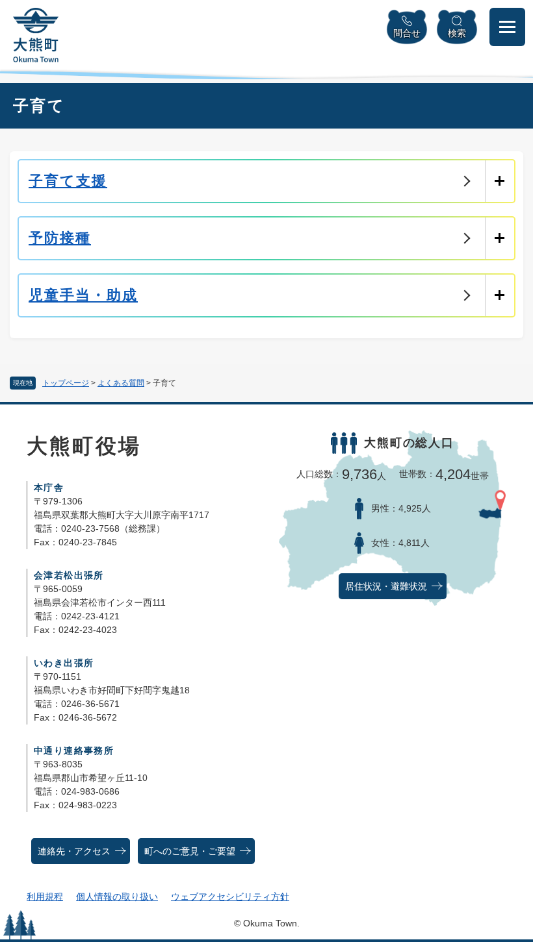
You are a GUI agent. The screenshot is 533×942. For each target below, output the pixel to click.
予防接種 (60, 238)
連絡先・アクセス (74, 851)
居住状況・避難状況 (386, 586)
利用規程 (45, 896)
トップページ (65, 383)
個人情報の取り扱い (117, 896)
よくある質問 (121, 383)
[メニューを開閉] (507, 27)
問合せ (407, 33)
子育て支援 (68, 181)
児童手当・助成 (83, 295)
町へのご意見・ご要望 (189, 851)
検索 (457, 33)
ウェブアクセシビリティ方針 (230, 896)
